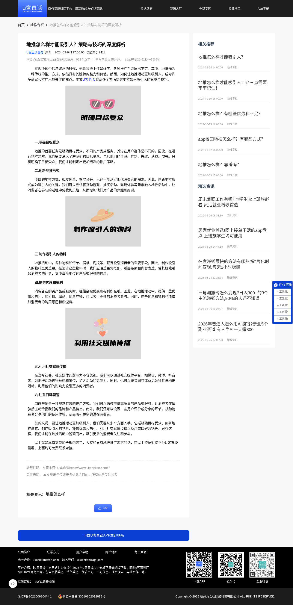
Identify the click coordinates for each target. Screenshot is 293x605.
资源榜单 (234, 8)
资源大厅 (176, 8)
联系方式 (53, 552)
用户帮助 (82, 552)
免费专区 (205, 8)
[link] (21, 25)
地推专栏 (37, 25)
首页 (21, 25)
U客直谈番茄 (35, 52)
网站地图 (111, 552)
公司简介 (24, 552)
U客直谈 (89, 79)
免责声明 (140, 552)
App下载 (263, 8)
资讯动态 (146, 8)
